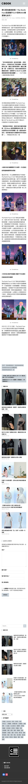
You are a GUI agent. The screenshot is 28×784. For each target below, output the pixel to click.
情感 (8, 730)
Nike (20, 721)
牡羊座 (16, 732)
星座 (22, 730)
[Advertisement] (14, 352)
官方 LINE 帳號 (19, 331)
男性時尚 (23, 18)
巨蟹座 (17, 728)
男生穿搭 (4, 734)
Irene (13, 18)
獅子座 (20, 732)
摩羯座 (18, 730)
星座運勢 (4, 732)
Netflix (16, 721)
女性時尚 (18, 18)
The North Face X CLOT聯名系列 (9, 367)
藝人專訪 (19, 734)
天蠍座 (3, 728)
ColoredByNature (10, 365)
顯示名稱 (4, 570)
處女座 (23, 734)
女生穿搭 (8, 728)
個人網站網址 (5, 582)
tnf (13, 369)
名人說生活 (13, 725)
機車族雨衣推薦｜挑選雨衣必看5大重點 (12, 457)
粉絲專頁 (4, 333)
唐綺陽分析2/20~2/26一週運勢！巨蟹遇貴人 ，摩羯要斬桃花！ (13, 380)
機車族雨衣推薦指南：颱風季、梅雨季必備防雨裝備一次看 (20, 637)
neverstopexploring (19, 365)
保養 (25, 723)
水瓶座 (8, 732)
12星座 (3, 721)
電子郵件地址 (5, 576)
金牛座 (6, 737)
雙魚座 (15, 737)
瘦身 (8, 734)
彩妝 (21, 728)
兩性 (3, 725)
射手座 (13, 728)
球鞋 (24, 732)
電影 (19, 737)
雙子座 (11, 737)
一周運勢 (9, 723)
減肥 (13, 732)
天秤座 (22, 725)
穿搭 (3, 20)
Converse (9, 721)
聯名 (15, 734)
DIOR (13, 721)
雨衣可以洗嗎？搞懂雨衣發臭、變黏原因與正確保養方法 (20, 651)
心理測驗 (4, 730)
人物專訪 (20, 723)
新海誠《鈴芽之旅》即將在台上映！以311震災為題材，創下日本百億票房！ (14, 376)
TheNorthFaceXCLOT (7, 369)
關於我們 (6, 766)
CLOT (3, 365)
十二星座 (7, 725)
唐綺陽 (18, 725)
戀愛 (15, 730)
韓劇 (22, 737)
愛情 (12, 730)
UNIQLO (4, 723)
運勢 (3, 737)
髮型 (3, 739)
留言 (3, 550)
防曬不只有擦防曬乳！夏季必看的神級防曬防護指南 (20, 679)
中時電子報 (14, 723)
